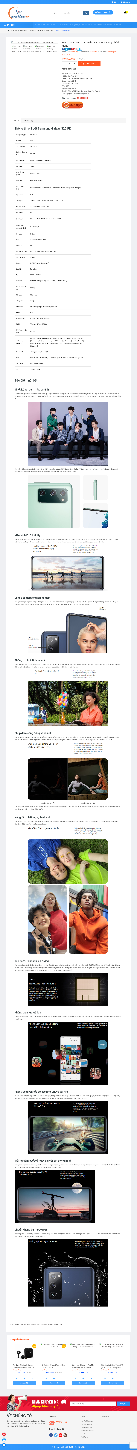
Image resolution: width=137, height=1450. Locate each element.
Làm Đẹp (83, 1434)
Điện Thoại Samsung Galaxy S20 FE (28, 1324)
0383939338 (61, 1422)
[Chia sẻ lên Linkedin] (69, 49)
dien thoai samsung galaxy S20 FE (52, 1324)
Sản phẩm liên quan (19, 1339)
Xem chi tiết (24, 1383)
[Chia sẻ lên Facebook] (63, 49)
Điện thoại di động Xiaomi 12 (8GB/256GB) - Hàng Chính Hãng (112, 1367)
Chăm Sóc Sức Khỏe (87, 1431)
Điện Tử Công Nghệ (87, 1421)
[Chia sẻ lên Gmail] (75, 49)
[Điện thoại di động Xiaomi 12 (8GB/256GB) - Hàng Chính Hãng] (113, 1352)
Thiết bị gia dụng (86, 1427)
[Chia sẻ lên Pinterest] (72, 49)
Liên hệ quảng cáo (103, 12)
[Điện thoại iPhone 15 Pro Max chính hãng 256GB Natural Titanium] (83, 1352)
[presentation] (12, 47)
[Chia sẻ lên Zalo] (81, 49)
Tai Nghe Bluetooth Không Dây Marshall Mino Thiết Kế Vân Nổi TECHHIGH (23, 1367)
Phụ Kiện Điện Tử (86, 1424)
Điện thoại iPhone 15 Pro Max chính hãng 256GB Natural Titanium (83, 1367)
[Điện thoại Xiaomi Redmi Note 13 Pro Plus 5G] (54, 1352)
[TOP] (133, 1437)
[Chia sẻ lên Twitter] (66, 49)
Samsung (74, 52)
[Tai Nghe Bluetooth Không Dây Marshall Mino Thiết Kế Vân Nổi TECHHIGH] (24, 1352)
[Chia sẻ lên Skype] (78, 49)
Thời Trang (84, 1437)
